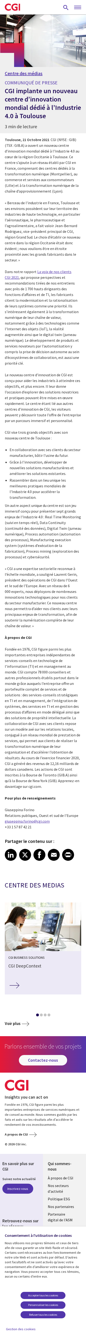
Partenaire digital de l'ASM (60, 1217)
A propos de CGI (16, 1134)
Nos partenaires (61, 1206)
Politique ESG (59, 1199)
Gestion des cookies (21, 1329)
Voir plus (13, 1023)
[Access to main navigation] (77, 7)
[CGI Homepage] (12, 7)
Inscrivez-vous (17, 1189)
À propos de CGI (60, 1178)
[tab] (37, 1016)
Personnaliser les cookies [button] (43, 1305)
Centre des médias (24, 73)
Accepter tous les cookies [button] (43, 1295)
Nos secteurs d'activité (58, 1188)
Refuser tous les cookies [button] (43, 1314)
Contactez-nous (43, 1060)
